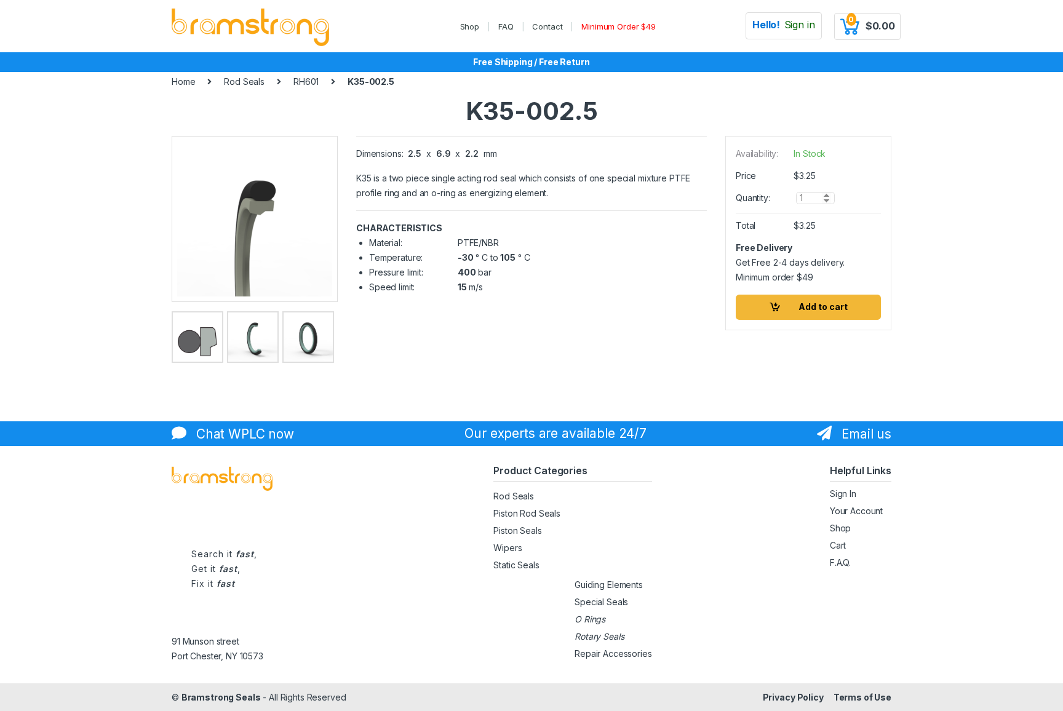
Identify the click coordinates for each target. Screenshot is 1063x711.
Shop (469, 26)
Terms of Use (862, 697)
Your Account (856, 511)
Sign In (843, 493)
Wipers (507, 547)
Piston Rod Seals (526, 513)
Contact (547, 26)
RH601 (306, 81)
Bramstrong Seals (221, 697)
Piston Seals (517, 530)
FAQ (506, 26)
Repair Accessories (613, 653)
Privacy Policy (793, 697)
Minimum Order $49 (618, 26)
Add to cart (823, 306)
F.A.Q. (840, 562)
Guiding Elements (609, 584)
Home (183, 81)
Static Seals (516, 565)
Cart (838, 545)
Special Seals (601, 602)
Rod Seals (244, 81)
